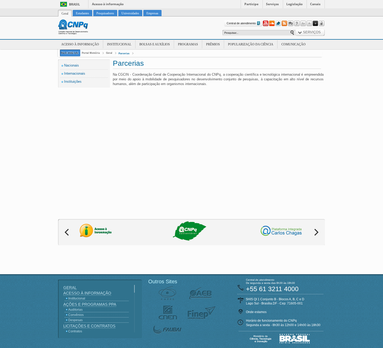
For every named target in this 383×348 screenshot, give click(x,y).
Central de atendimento (241, 23)
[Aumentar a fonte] (303, 23)
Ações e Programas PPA (89, 304)
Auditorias (75, 309)
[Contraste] (315, 23)
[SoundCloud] (272, 23)
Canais (315, 4)
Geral (109, 53)
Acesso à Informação (80, 44)
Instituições (73, 81)
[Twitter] (278, 23)
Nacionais (71, 65)
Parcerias (124, 53)
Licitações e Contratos (89, 326)
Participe (251, 4)
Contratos (75, 331)
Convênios (76, 315)
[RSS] (284, 23)
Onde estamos (256, 312)
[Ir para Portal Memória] (79, 28)
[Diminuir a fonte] (309, 23)
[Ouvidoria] (290, 23)
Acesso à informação (107, 4)
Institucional (119, 44)
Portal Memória (91, 53)
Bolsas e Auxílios (154, 44)
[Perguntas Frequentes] (297, 23)
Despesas (75, 320)
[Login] (322, 23)
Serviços (272, 4)
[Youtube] (265, 23)
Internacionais (74, 73)
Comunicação (293, 44)
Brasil (74, 4)
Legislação (294, 4)
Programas (188, 44)
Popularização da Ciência (250, 44)
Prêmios (213, 44)
